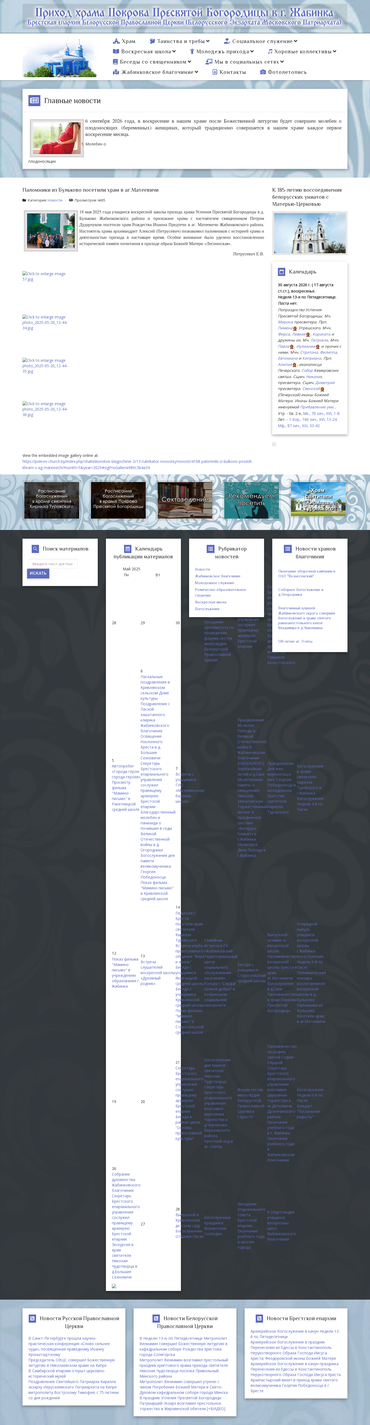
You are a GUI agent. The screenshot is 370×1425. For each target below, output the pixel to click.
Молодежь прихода (222, 51)
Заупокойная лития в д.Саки (251, 771)
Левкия (299, 334)
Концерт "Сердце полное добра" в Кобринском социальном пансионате (220, 994)
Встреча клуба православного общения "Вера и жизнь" (190, 953)
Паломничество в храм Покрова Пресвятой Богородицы (282, 1002)
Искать (38, 573)
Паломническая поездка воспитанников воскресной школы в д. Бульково (311, 986)
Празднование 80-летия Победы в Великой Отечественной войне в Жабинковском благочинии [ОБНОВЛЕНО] (252, 741)
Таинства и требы (181, 41)
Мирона (285, 321)
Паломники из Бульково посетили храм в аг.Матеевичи (311, 1013)
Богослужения (207, 609)
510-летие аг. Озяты (295, 641)
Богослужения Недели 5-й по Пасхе (310, 962)
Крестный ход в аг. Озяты (218, 1143)
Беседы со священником (153, 62)
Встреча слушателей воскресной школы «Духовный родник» (158, 972)
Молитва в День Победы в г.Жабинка (252, 850)
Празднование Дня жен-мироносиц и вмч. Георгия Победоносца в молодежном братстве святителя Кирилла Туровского (281, 788)
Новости (55, 200)
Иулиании (305, 346)
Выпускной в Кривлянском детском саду (188, 1220)
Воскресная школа (146, 51)
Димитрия (325, 382)
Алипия (285, 364)
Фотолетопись (287, 72)
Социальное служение (262, 41)
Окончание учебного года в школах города (251, 1239)
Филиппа (328, 352)
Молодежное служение (214, 583)
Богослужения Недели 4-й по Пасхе (310, 804)
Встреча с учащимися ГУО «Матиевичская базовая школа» (190, 788)
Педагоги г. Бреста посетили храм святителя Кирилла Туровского (189, 926)
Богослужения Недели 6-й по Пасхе (310, 1095)
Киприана (311, 358)
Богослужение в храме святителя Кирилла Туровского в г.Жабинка (310, 779)
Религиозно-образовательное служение (220, 592)
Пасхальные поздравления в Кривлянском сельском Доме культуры (155, 687)
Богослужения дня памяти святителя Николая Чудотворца (217, 1070)
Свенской (311, 388)
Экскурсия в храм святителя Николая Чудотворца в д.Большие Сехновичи (124, 1261)
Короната (321, 334)
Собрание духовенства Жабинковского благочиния (126, 1182)
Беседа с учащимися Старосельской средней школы (252, 972)
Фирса (284, 334)
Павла (283, 346)
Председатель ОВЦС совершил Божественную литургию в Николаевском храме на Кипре (71, 1362)
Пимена (285, 327)
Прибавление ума (316, 406)
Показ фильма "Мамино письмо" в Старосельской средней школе (190, 1021)
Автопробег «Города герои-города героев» (126, 771)
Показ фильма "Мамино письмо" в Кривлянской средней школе (157, 890)
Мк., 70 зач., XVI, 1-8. (321, 413)
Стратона (309, 352)
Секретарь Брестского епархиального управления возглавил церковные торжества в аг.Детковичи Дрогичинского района (281, 1092)
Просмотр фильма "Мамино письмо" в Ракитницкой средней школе (125, 796)
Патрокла (319, 340)
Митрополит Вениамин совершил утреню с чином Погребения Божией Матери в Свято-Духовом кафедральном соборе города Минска (183, 1387)
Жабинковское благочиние (157, 72)
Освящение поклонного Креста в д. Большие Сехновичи (152, 747)
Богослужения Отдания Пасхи (189, 1233)
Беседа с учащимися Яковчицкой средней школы (190, 975)
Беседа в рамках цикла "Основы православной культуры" (189, 1127)
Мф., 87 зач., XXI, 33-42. (299, 425)
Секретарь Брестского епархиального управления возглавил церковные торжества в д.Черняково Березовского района (218, 1111)
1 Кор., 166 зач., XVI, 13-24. (313, 419)
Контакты (233, 72)
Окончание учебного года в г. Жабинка (280, 1128)
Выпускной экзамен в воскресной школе (278, 943)
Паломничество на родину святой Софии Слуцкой (282, 1054)
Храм (129, 41)
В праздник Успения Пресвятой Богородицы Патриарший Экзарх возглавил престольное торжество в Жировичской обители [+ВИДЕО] (182, 1403)
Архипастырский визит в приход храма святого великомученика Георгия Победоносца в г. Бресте (294, 1385)
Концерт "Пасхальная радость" (308, 1111)
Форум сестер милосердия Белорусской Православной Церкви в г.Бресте (251, 1103)
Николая (314, 376)
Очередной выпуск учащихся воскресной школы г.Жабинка (307, 937)
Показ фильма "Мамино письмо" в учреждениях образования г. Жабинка (126, 972)
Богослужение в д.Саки (280, 986)
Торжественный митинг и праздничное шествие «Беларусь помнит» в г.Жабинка (252, 823)
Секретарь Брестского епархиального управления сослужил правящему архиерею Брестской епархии (251, 624)
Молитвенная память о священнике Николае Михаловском (250, 790)
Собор (307, 370)
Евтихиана (288, 358)
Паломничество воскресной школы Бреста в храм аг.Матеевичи (282, 967)
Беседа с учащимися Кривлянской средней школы (190, 997)
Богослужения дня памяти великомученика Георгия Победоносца (158, 866)
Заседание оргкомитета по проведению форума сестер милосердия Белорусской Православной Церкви (219, 640)
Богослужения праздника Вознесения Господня (217, 1225)
